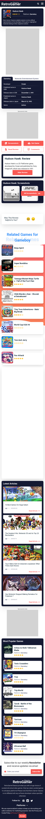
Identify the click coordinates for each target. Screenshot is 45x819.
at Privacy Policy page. (18, 813)
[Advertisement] (22, 52)
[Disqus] (22, 395)
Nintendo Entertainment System (27, 79)
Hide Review (22, 172)
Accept (22, 816)
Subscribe (36, 772)
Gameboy (7, 79)
